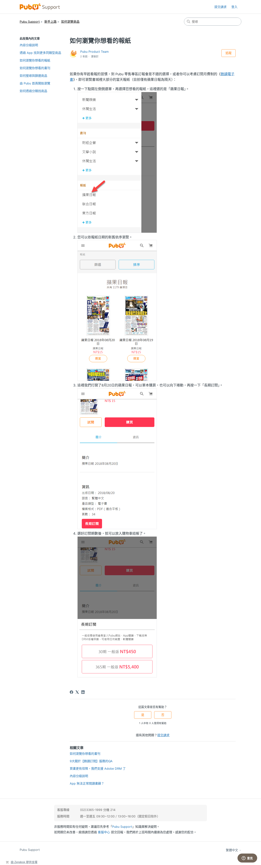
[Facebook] (71, 692)
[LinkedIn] (83, 692)
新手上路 (50, 21)
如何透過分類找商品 (33, 91)
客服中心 (104, 832)
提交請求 (220, 7)
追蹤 (228, 53)
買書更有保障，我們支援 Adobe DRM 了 (98, 768)
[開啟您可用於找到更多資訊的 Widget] (247, 858)
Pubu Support (30, 21)
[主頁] (40, 6)
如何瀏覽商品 (70, 21)
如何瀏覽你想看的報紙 (35, 60)
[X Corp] (77, 692)
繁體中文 (232, 850)
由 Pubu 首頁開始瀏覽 (35, 83)
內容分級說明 (29, 45)
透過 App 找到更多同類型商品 (40, 53)
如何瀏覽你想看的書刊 (35, 68)
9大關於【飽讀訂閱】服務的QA (91, 761)
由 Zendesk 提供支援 (24, 862)
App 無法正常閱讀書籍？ (87, 783)
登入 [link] (234, 7)
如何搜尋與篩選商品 (33, 76)
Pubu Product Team (94, 51)
